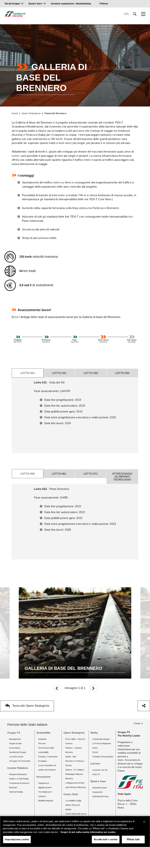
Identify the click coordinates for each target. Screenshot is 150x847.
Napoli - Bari (70, 756)
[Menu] (143, 14)
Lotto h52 (122, 373)
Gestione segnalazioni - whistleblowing (71, 3)
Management (15, 739)
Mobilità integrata (45, 801)
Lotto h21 (27, 373)
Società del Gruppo (17, 752)
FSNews (104, 3)
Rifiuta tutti (133, 839)
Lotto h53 (27, 473)
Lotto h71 (90, 473)
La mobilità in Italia (73, 801)
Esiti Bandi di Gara (100, 796)
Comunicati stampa (100, 739)
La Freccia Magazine (101, 743)
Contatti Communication (102, 756)
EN (126, 14)
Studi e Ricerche (72, 805)
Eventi (95, 752)
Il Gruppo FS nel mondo (19, 761)
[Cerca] (135, 14)
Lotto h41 (59, 373)
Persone (42, 743)
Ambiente (42, 739)
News (95, 748)
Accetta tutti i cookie (105, 839)
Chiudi (137, 723)
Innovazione (43, 776)
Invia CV (96, 774)
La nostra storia (16, 756)
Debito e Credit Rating (19, 779)
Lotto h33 (91, 373)
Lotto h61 (59, 473)
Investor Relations (17, 767)
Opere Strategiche (31, 113)
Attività (68, 809)
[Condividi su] (144, 706)
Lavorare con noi (99, 770)
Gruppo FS (13, 732)
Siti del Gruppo (12, 3)
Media (94, 732)
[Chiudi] (144, 822)
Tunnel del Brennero (55, 113)
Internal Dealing (16, 792)
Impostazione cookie (17, 839)
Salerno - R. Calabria (74, 770)
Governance (14, 748)
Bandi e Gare (35, 3)
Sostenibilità (43, 732)
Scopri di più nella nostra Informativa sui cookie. (88, 832)
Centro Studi (70, 794)
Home (15, 113)
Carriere (95, 763)
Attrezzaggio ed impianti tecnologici (122, 476)
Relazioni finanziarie (18, 774)
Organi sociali (15, 743)
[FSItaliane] (15, 14)
